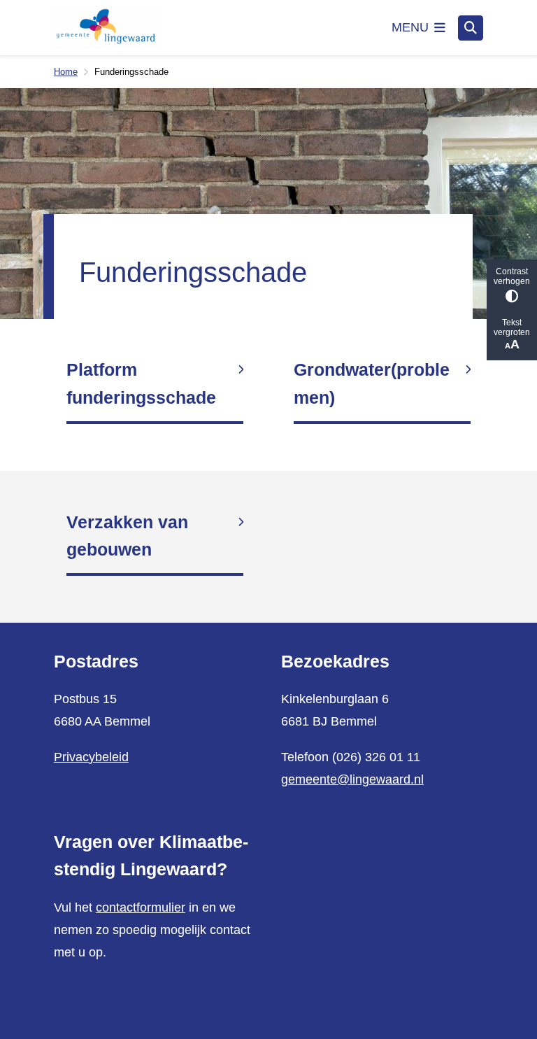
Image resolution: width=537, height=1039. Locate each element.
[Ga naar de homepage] (106, 28)
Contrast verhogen (512, 276)
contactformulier (140, 907)
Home (66, 71)
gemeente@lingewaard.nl (352, 779)
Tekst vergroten (512, 327)
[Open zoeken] (470, 28)
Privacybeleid (91, 757)
